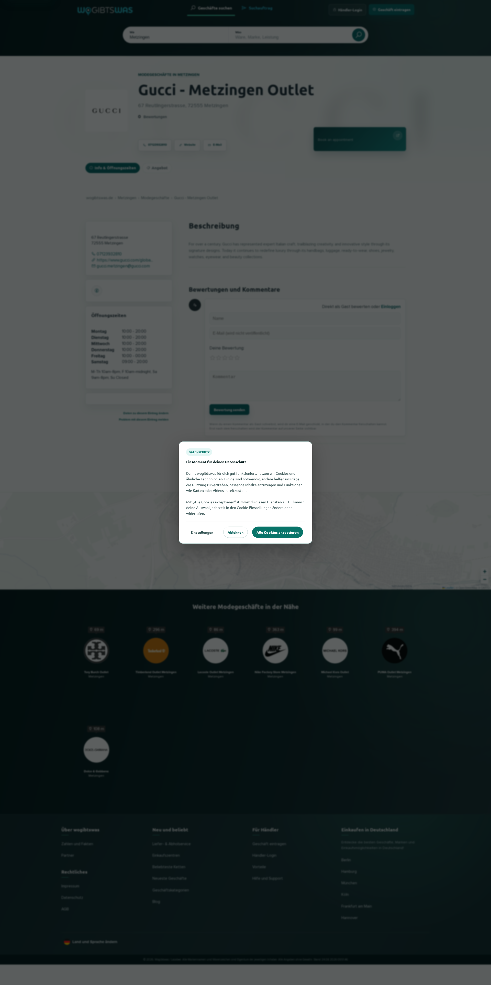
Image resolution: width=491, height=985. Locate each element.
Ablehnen (235, 532)
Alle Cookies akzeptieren (277, 532)
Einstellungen (202, 532)
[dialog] (245, 492)
